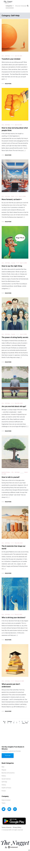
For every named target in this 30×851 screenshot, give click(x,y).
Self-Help (7, 55)
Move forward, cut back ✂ (12, 199)
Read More (8, 83)
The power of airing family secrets (15, 337)
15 (11, 722)
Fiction (4, 791)
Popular (4, 770)
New (3, 767)
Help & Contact (6, 800)
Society (13, 262)
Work (12, 196)
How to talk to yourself (10, 477)
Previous (10, 721)
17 (17, 722)
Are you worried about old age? (14, 406)
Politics (4, 776)
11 (25, 721)
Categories (9, 6)
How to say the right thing (12, 266)
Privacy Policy (17, 827)
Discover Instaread (20, 6)
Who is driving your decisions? (13, 617)
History (4, 785)
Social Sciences (6, 779)
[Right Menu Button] (29, 850)
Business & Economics (8, 773)
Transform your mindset (11, 59)
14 (8, 722)
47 (23, 722)
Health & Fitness (6, 472)
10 (23, 721)
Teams (3, 803)
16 (14, 722)
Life (3, 55)
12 (28, 721)
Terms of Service (6, 827)
